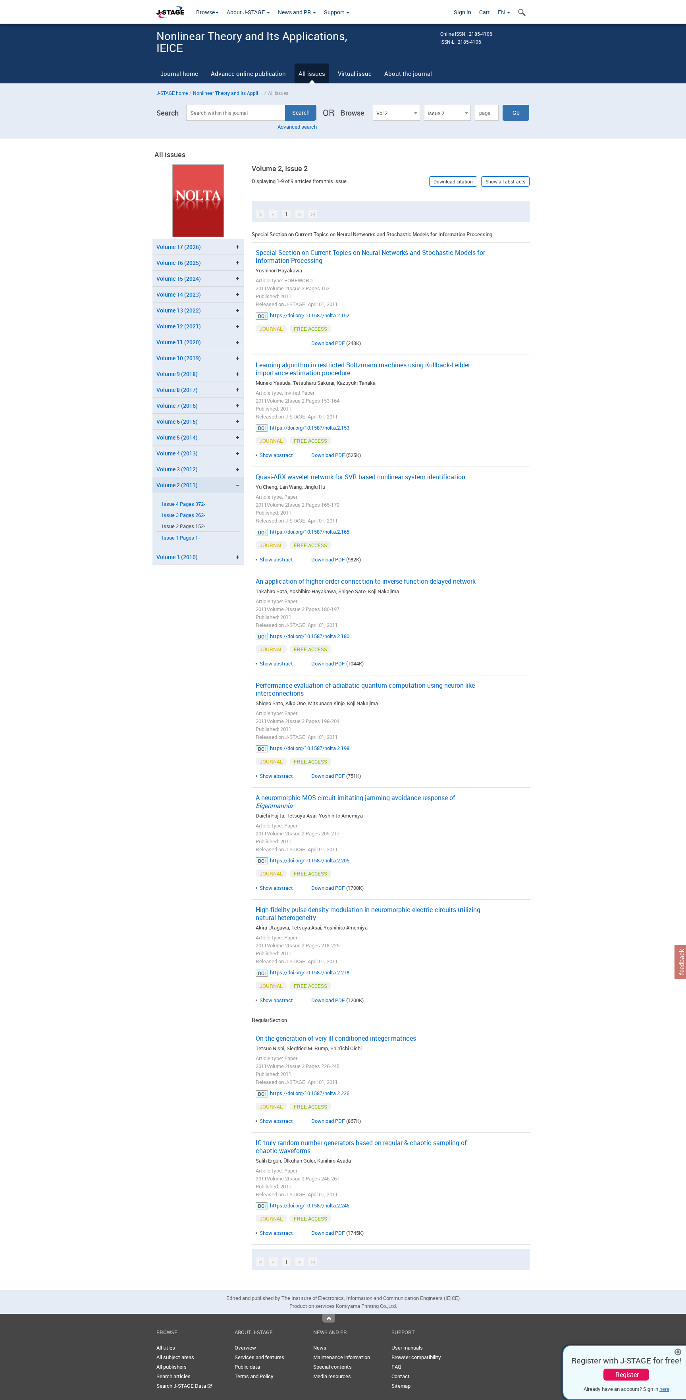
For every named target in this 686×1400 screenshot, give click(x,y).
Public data (247, 1366)
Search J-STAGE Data (181, 1385)
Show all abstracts (505, 181)
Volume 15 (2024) (178, 278)
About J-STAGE (246, 12)
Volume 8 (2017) (177, 389)
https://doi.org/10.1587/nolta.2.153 (309, 427)
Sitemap (400, 1385)
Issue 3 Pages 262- (183, 515)
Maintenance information (341, 1357)
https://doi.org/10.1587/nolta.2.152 (309, 315)
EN (502, 12)
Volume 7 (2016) (177, 405)
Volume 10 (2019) (178, 358)
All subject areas (175, 1357)
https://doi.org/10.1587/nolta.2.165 (309, 531)
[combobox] (396, 113)
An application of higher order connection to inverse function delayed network (366, 581)
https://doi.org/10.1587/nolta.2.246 (309, 1205)
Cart (484, 12)
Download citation (453, 181)
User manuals (407, 1347)
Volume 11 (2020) (178, 342)
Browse (205, 12)
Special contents (332, 1366)
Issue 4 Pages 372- (183, 504)
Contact (400, 1376)
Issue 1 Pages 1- (181, 537)
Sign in (462, 12)
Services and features (259, 1357)
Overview (245, 1347)
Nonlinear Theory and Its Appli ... (228, 93)
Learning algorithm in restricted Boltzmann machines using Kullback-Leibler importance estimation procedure (363, 369)
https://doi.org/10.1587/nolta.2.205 (309, 860)
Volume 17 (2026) (178, 247)
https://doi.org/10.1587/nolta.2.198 (309, 748)
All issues (312, 73)
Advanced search (297, 126)
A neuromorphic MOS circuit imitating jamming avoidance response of (355, 801)
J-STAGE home (172, 93)
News (319, 1347)
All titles (165, 1347)
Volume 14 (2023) (178, 294)
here (664, 1388)
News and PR (295, 12)
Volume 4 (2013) (177, 453)
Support (334, 12)
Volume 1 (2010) (177, 557)
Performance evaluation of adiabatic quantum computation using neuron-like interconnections (365, 689)
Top (328, 1318)
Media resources (332, 1376)
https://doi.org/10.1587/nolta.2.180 (309, 636)
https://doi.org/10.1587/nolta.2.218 (309, 972)
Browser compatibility (416, 1357)
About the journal (408, 73)
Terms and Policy (254, 1376)
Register (627, 1374)
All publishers (171, 1366)
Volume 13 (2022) (178, 310)
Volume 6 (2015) (177, 421)
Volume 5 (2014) (177, 437)
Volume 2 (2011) (177, 485)
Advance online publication (248, 73)
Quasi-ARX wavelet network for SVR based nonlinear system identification (360, 476)
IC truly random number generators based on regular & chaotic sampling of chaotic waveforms (361, 1146)
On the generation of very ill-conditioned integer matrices (336, 1038)
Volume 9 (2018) (177, 374)
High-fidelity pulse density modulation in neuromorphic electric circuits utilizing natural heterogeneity (368, 913)
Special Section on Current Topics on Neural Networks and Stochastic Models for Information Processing (370, 256)
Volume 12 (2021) (178, 326)
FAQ (396, 1366)
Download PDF (328, 343)
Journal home (179, 73)
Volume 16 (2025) (178, 262)
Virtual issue (355, 73)
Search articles (173, 1376)
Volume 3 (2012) (177, 469)
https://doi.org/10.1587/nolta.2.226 (309, 1093)
